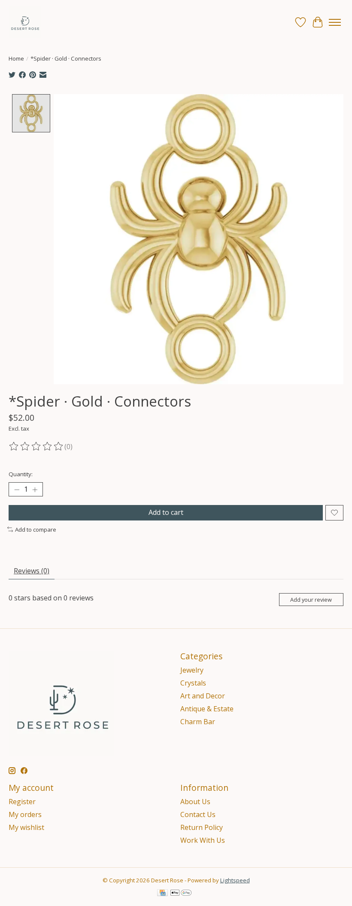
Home (16, 58)
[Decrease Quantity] (16, 489)
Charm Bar (197, 721)
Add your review (311, 599)
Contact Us (197, 814)
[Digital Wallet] (180, 893)
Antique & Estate (207, 708)
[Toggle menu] (334, 22)
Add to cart (166, 512)
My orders (25, 814)
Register (22, 801)
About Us (195, 801)
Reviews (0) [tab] (31, 570)
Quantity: (21, 474)
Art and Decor (202, 696)
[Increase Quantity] (34, 489)
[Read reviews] (36, 446)
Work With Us (202, 840)
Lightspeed (235, 880)
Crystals (193, 683)
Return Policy (201, 827)
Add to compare (35, 529)
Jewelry (191, 670)
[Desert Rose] (25, 22)
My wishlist (26, 827)
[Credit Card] (162, 893)
